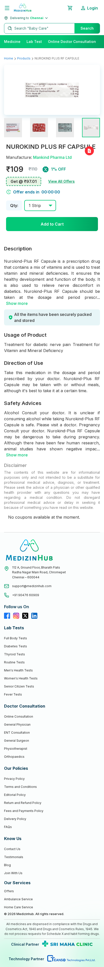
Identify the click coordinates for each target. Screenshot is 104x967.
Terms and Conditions (20, 787)
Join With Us (13, 873)
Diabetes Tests (15, 646)
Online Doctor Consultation (72, 41)
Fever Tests (13, 694)
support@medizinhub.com (31, 586)
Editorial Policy (15, 795)
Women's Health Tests (21, 678)
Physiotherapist (15, 748)
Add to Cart (52, 224)
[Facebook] (7, 616)
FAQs (8, 827)
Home (8, 58)
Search (87, 28)
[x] (25, 616)
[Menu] (7, 8)
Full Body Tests (15, 638)
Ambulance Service (18, 899)
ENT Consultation (17, 732)
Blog (7, 865)
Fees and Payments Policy (23, 811)
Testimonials (13, 857)
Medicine (12, 41)
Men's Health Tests (18, 670)
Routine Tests (14, 662)
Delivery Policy (15, 819)
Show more (17, 303)
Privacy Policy (14, 779)
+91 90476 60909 (25, 595)
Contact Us (12, 849)
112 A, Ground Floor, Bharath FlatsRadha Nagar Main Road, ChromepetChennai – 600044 (39, 572)
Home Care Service (18, 907)
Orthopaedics (14, 756)
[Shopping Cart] (70, 8)
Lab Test (34, 41)
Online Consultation (18, 716)
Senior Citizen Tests (19, 686)
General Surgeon (16, 740)
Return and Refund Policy (22, 803)
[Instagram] (16, 616)
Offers (9, 891)
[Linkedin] (34, 616)
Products (24, 58)
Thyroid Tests (14, 654)
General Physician (17, 724)
